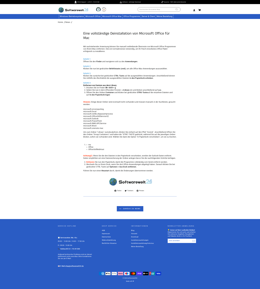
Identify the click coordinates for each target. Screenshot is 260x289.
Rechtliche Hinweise (109, 243)
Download (134, 237)
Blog (132, 230)
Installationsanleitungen (139, 240)
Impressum (106, 234)
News (67, 22)
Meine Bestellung (164, 16)
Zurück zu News (131, 208)
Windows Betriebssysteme (72, 16)
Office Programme (131, 16)
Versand (134, 234)
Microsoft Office (93, 16)
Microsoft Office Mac (112, 16)
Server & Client (148, 16)
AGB (103, 230)
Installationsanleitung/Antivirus (142, 243)
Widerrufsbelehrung (109, 240)
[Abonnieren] (193, 241)
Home (60, 22)
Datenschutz (106, 237)
